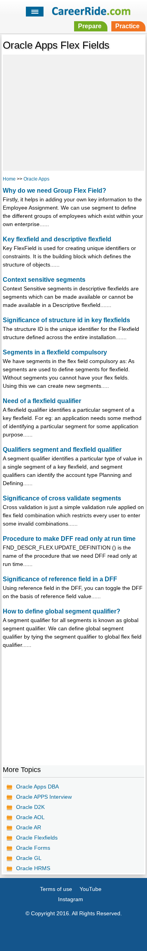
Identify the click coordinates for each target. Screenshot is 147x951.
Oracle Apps (36, 179)
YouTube (91, 889)
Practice (127, 26)
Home (9, 179)
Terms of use (56, 889)
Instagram (70, 899)
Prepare (90, 26)
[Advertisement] (73, 111)
